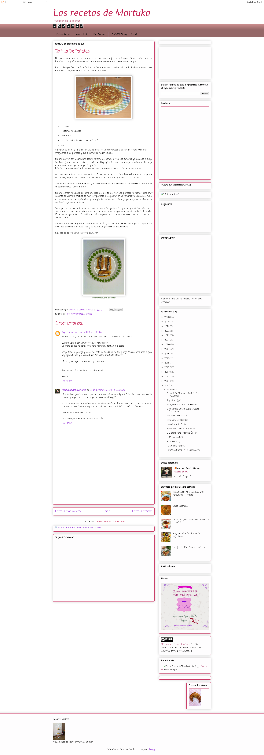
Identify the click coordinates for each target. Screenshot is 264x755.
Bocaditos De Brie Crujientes (181, 428)
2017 (167, 358)
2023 (167, 331)
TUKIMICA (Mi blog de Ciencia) (124, 34)
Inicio (107, 511)
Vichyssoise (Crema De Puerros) (182, 404)
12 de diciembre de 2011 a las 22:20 (84, 332)
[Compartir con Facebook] (118, 309)
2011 (166, 385)
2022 (167, 335)
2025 (167, 321)
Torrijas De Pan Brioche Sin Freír (189, 547)
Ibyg (64, 332)
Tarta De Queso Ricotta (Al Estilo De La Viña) (191, 521)
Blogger (153, 749)
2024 (167, 326)
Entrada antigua (142, 511)
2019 (167, 349)
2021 (167, 340)
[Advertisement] (103, 485)
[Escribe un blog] (113, 309)
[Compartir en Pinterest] (121, 309)
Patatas (88, 314)
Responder (67, 381)
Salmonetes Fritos (176, 437)
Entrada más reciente (68, 511)
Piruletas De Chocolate (178, 415)
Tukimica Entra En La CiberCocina (183, 450)
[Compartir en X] (116, 309)
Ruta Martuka (99, 34)
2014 (167, 372)
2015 (167, 367)
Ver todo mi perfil (182, 476)
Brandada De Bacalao (177, 420)
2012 (167, 381)
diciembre (172, 389)
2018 (167, 354)
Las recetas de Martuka (101, 12)
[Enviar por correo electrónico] (110, 309)
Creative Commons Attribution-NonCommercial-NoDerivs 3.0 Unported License (181, 648)
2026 (167, 317)
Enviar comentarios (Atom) (111, 521)
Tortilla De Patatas (176, 446)
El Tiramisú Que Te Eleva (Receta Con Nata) (183, 410)
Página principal (63, 34)
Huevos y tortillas (74, 314)
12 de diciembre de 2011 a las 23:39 (107, 390)
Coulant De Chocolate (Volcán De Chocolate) (183, 395)
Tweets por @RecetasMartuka (176, 185)
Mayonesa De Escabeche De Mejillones (186, 535)
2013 (167, 376)
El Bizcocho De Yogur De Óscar (182, 433)
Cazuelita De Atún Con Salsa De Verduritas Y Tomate (188, 494)
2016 (167, 363)
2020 (167, 344)
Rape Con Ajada (174, 400)
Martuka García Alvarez (74, 390)
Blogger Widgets (170, 669)
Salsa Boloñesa (180, 506)
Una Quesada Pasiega (177, 424)
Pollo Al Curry (173, 441)
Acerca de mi (81, 34)
